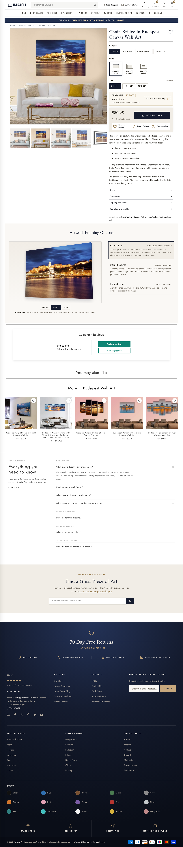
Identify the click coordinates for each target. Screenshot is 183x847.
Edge (66, 307)
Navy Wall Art (153, 217)
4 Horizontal (162, 52)
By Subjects (67, 13)
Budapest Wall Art (47, 25)
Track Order (97, 691)
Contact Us (96, 686)
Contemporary (130, 765)
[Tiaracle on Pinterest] (28, 714)
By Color (82, 13)
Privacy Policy (98, 842)
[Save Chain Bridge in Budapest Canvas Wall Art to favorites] (170, 31)
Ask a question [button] (114, 350)
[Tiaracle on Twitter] (35, 714)
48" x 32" (142, 86)
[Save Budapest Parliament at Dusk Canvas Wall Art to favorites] (139, 400)
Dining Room (71, 760)
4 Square (127, 52)
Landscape (11, 755)
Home (24, 13)
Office (68, 765)
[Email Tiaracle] (8, 714)
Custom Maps (143, 13)
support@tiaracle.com (27, 697)
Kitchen (68, 755)
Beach (9, 744)
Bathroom (69, 749)
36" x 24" (128, 86)
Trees (9, 760)
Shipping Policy (99, 696)
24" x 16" (115, 86)
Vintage (127, 749)
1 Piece (114, 52)
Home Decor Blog (62, 691)
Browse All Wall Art (63, 696)
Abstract (127, 739)
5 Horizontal (144, 52)
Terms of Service (61, 701)
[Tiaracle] (17, 5)
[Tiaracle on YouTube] (41, 714)
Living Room (70, 739)
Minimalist (128, 760)
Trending (52, 13)
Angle (56, 307)
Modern (127, 744)
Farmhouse (129, 770)
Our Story (58, 681)
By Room (95, 13)
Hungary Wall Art (27, 25)
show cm (169, 80)
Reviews (158, 13)
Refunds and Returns (101, 701)
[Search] (94, 5)
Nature (10, 770)
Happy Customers (62, 686)
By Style (108, 13)
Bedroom (69, 744)
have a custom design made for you (95, 591)
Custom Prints (124, 13)
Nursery (68, 770)
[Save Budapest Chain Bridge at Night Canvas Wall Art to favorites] (104, 400)
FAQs (94, 681)
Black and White (14, 739)
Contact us (13, 487)
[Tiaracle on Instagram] (22, 714)
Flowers (10, 749)
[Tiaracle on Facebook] (15, 714)
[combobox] (61, 5)
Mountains (11, 765)
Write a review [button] (114, 344)
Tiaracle (17, 842)
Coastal (127, 755)
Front (45, 307)
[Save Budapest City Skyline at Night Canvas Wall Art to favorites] (33, 400)
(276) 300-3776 (14, 708)
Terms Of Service (82, 842)
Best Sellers (37, 13)
